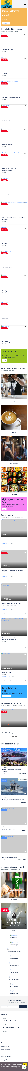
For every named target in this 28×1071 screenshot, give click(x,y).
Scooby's (5, 291)
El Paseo (4, 243)
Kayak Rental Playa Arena (9, 857)
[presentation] (13, 737)
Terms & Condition (6, 1056)
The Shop (5, 73)
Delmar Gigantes (7, 145)
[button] (24, 1067)
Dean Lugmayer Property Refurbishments (9, 169)
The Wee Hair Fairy (7, 50)
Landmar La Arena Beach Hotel (11, 729)
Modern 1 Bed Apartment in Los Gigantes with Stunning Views (11, 604)
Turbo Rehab (6, 121)
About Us (3, 1043)
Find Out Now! (6, 696)
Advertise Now (4, 1053)
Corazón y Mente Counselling (11, 97)
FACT (4, 509)
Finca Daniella (6, 672)
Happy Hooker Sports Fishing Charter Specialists (13, 800)
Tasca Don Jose (7, 267)
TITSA (4, 360)
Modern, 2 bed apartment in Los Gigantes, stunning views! (12, 639)
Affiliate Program (5, 1049)
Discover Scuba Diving (8, 829)
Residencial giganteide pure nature (13, 539)
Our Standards (5, 1046)
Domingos (5, 318)
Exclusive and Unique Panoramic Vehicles (11, 770)
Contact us (6, 23)
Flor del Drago (6, 342)
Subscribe (23, 1007)
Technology (5, 194)
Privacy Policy (4, 1060)
